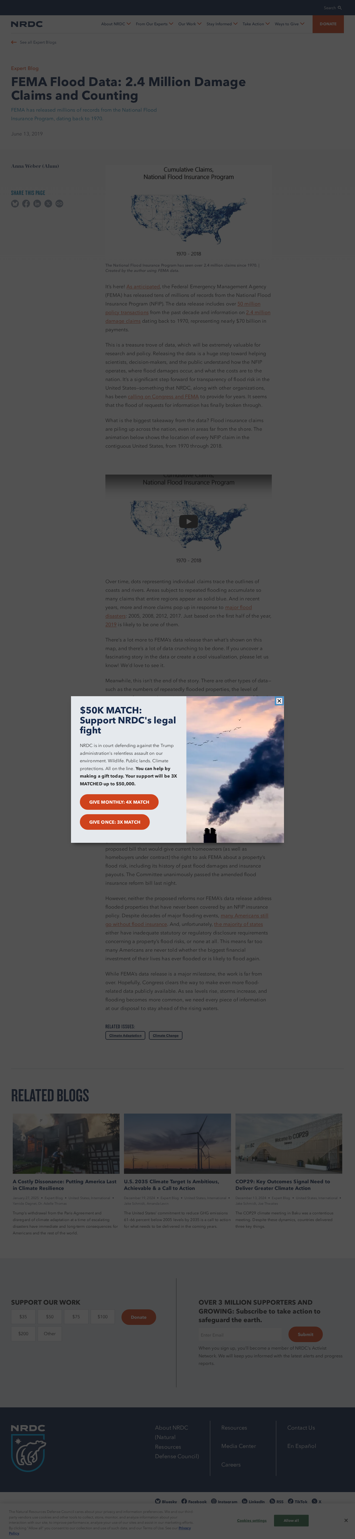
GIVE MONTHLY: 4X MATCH (119, 802)
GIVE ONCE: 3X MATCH (114, 822)
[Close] (279, 701)
